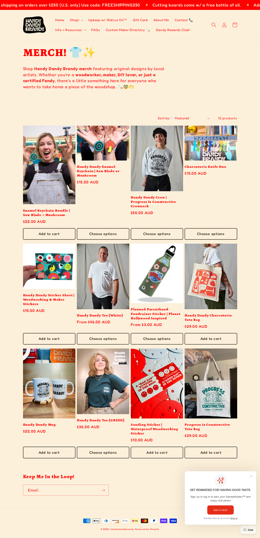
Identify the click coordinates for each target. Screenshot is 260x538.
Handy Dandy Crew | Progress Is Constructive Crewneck (153, 201)
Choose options (103, 234)
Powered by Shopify (147, 529)
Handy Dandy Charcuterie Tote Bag (208, 317)
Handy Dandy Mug (39, 425)
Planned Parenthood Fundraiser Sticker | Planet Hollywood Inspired (155, 313)
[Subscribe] (103, 490)
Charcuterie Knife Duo (205, 167)
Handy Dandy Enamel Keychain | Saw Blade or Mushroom (98, 171)
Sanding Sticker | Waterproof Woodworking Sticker (154, 429)
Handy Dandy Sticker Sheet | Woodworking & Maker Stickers (49, 299)
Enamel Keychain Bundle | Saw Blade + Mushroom (46, 213)
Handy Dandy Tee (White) (100, 315)
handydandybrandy (122, 529)
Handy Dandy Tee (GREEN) (100, 420)
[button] (76, 20)
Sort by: (164, 118)
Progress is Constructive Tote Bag (207, 427)
